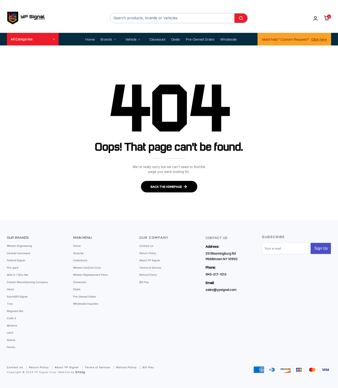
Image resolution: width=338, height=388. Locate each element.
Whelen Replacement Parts (90, 274)
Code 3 (11, 318)
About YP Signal (149, 260)
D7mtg (80, 372)
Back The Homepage (166, 186)
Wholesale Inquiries (85, 303)
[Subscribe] (320, 248)
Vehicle (130, 39)
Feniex (11, 347)
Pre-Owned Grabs (84, 296)
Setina (11, 339)
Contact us (146, 245)
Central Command (18, 253)
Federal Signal (16, 260)
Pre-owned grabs (200, 39)
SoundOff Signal (17, 296)
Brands (106, 39)
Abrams (12, 325)
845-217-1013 (216, 274)
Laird (10, 332)
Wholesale (228, 39)
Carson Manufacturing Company (27, 282)
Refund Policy (148, 274)
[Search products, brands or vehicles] (241, 18)
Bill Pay (144, 282)
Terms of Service (150, 267)
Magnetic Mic (15, 310)
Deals (175, 39)
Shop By (78, 253)
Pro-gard (12, 267)
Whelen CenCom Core (87, 267)
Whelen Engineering (19, 245)
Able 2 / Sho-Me (17, 274)
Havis (10, 289)
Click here (319, 39)
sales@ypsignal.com (221, 289)
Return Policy (147, 253)
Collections (80, 260)
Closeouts (157, 39)
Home (90, 39)
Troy (10, 303)
